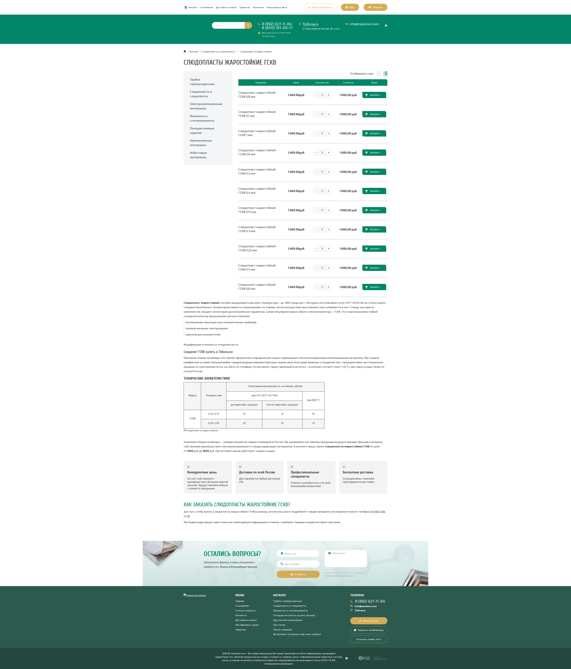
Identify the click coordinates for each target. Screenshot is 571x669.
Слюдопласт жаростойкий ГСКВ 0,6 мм (257, 286)
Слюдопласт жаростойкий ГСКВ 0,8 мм (257, 94)
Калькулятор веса (277, 7)
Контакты (258, 7)
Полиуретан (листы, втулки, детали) (294, 615)
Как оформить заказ (246, 624)
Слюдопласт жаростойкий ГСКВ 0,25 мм (257, 248)
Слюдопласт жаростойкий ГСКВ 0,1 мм (257, 113)
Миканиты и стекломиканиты (290, 610)
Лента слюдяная (282, 629)
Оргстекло (279, 624)
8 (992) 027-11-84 (277, 24)
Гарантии (245, 7)
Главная (239, 600)
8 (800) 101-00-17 (277, 27)
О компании (206, 7)
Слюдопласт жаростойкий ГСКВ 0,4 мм (257, 190)
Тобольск (310, 24)
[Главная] (185, 51)
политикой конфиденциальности (339, 575)
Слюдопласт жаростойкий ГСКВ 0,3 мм (257, 229)
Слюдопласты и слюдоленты (289, 605)
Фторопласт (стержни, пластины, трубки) (297, 634)
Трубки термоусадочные (287, 600)
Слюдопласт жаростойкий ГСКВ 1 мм (257, 133)
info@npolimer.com (364, 24)
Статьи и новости (245, 610)
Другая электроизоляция (287, 620)
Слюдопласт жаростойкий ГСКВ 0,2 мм (257, 171)
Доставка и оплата (226, 7)
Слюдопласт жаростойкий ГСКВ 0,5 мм (257, 267)
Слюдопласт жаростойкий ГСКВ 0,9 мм (257, 152)
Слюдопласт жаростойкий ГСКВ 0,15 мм (257, 209)
